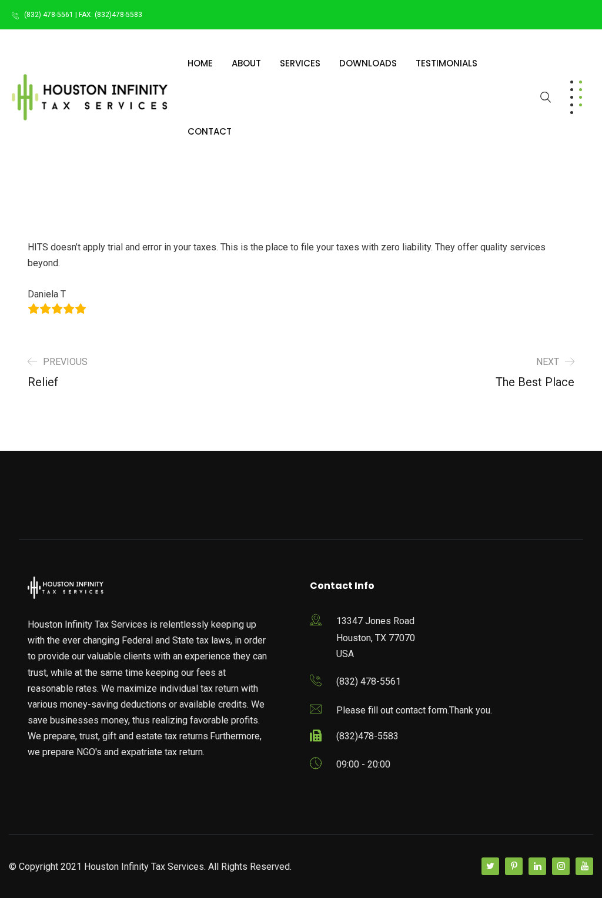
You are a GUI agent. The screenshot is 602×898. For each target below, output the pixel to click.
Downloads (368, 63)
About (246, 63)
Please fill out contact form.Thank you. (414, 710)
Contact (210, 131)
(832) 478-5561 (368, 681)
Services (300, 63)
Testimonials (446, 63)
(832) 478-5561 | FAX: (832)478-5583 (83, 15)
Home (200, 63)
